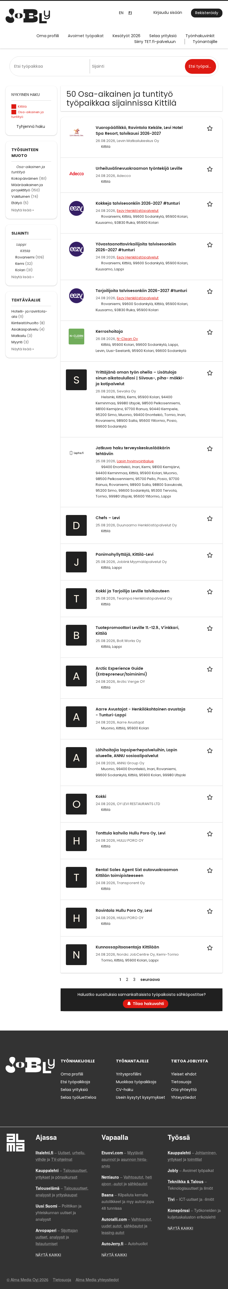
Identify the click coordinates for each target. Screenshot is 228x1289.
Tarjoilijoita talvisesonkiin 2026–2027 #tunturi (141, 291)
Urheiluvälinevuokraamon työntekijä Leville (139, 168)
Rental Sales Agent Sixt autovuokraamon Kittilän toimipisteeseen (137, 873)
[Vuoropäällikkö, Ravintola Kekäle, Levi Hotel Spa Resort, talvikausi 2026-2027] (76, 132)
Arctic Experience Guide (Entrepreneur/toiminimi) (121, 671)
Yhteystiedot (183, 1097)
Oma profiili (47, 36)
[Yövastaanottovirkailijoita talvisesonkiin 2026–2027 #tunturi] (76, 249)
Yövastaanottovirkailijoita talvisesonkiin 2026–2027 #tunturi (136, 247)
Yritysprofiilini (128, 1074)
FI (130, 13)
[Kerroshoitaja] (76, 336)
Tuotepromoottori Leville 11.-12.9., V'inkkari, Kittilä (137, 631)
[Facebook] (10, 1084)
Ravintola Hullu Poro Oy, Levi (124, 910)
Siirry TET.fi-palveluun (155, 41)
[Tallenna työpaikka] (211, 128)
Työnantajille (205, 41)
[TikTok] (37, 1084)
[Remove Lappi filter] (13, 244)
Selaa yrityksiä (163, 36)
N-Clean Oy (127, 338)
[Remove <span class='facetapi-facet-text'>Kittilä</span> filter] (13, 106)
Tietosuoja (181, 1082)
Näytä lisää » (22, 210)
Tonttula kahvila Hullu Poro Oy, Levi (130, 833)
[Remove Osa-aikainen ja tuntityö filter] (13, 166)
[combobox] (50, 66)
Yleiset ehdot (184, 1074)
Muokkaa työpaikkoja (136, 1082)
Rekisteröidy (206, 13)
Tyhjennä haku (30, 126)
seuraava (150, 979)
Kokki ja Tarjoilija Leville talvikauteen (132, 591)
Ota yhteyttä (184, 1089)
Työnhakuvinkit (200, 36)
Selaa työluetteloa (78, 1097)
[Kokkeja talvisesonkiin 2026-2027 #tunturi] (76, 208)
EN (121, 13)
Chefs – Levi (108, 518)
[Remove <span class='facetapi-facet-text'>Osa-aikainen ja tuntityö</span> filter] (13, 112)
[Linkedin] (28, 1084)
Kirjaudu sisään (167, 12)
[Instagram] (19, 1084)
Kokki (101, 796)
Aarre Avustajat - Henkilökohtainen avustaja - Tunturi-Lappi (140, 712)
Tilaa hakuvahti (148, 1004)
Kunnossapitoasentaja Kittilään (127, 947)
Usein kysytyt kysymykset (140, 1097)
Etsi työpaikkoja (75, 1082)
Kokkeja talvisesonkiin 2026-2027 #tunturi (138, 203)
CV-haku (124, 1089)
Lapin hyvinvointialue (135, 461)
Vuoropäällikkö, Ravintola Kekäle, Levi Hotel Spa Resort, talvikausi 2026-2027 (139, 131)
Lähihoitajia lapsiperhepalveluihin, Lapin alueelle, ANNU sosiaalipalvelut (136, 753)
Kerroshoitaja (109, 331)
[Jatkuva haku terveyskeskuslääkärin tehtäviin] (76, 452)
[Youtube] (45, 1084)
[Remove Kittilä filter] (17, 250)
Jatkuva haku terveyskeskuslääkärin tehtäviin (133, 451)
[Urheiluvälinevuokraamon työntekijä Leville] (76, 173)
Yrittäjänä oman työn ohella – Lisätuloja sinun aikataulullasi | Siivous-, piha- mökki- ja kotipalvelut (140, 378)
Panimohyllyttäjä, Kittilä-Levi (124, 554)
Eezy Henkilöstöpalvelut (137, 210)
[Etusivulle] (28, 16)
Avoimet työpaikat (86, 36)
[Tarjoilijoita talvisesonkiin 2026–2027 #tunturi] (76, 295)
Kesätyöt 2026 (126, 36)
